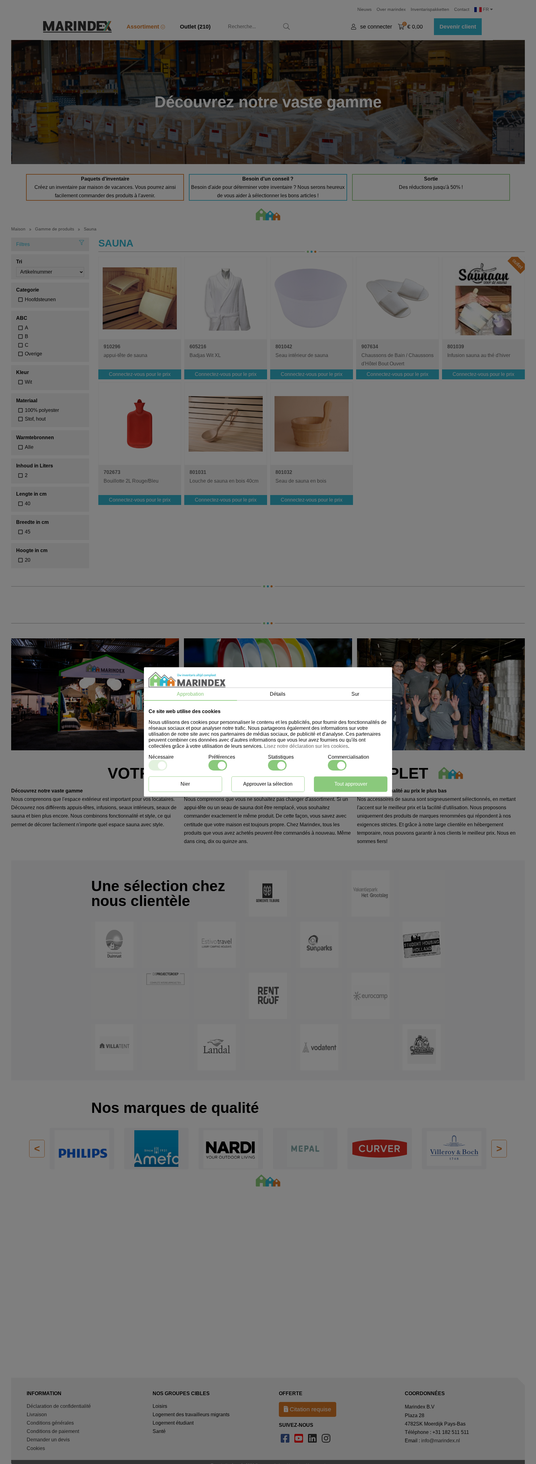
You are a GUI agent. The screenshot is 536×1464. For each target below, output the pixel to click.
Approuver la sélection (268, 784)
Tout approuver (350, 784)
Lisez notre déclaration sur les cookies (306, 746)
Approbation (190, 694)
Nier (185, 784)
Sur (355, 694)
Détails (277, 694)
